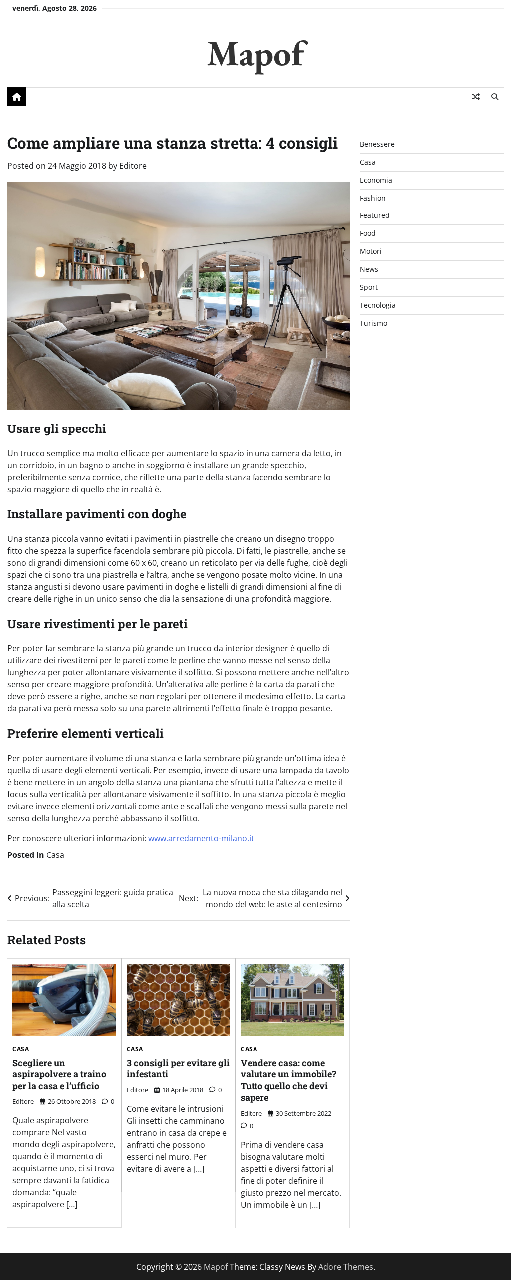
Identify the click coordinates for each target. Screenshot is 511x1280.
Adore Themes (345, 1266)
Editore (133, 165)
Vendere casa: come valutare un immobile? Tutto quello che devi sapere (288, 1080)
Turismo (373, 323)
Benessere (377, 144)
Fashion (373, 198)
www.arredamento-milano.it (201, 838)
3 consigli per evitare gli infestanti (178, 1068)
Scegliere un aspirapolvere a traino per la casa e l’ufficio (59, 1074)
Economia (376, 180)
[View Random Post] (475, 96)
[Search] (494, 96)
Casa (55, 855)
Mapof (255, 53)
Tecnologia (378, 305)
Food (368, 233)
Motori (371, 251)
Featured (375, 215)
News (369, 269)
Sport (369, 287)
